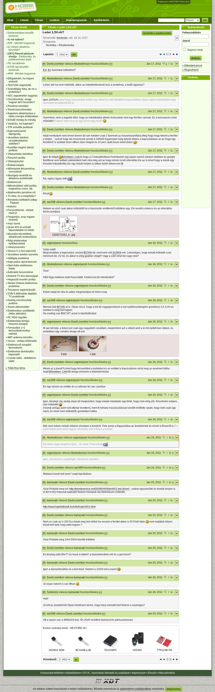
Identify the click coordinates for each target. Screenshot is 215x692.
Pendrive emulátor (18, 106)
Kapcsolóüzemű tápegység (17, 132)
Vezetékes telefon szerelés (23, 254)
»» (76, 659)
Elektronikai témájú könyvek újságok (18, 322)
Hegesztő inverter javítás (22, 279)
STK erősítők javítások (20, 127)
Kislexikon (184, 2)
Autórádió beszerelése (20, 272)
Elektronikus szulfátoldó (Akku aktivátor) (21, 312)
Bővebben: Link (71, 156)
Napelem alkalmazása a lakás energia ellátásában (23, 115)
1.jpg (93, 354)
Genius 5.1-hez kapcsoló (22, 250)
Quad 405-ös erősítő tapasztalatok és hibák (21, 229)
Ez (49, 70)
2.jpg (64, 354)
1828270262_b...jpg (63, 234)
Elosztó (152, 672)
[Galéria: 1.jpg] (92, 350)
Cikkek (24, 20)
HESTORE (174, 2)
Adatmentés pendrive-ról (21, 192)
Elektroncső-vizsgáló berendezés (19, 346)
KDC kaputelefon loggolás (23, 95)
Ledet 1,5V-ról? (53, 32)
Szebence (52, 592)
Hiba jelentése (166, 672)
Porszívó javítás (16, 157)
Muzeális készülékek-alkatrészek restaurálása (22, 235)
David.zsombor (55, 63)
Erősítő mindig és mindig (22, 119)
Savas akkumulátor (18, 306)
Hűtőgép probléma (18, 258)
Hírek (10, 20)
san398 (51, 201)
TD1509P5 (110, 650)
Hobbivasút (163, 2)
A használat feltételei (52, 672)
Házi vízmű (14, 223)
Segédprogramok (76, 20)
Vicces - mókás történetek (22, 340)
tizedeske (62, 37)
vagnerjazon (54, 242)
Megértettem (174, 689)
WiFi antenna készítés (20, 337)
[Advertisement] (196, 144)
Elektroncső (14, 182)
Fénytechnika (66, 45)
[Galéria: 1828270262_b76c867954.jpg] (63, 231)
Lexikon (54, 20)
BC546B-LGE (83, 650)
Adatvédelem (73, 672)
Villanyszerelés (16, 247)
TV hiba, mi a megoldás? (22, 196)
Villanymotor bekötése (20, 153)
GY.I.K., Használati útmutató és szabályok (106, 672)
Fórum (39, 20)
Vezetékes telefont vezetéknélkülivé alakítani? (18, 140)
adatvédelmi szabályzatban (135, 688)
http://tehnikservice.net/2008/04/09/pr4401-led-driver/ (99, 488)
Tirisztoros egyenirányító (21, 289)
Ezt (45, 70)
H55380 (137, 650)
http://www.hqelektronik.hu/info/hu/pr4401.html (69, 506)
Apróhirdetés (101, 20)
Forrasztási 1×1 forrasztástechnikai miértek (19, 330)
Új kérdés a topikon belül (157, 33)
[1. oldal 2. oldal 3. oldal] (62, 54)
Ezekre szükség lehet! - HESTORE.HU (65, 628)
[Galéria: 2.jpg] (63, 350)
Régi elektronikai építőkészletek (17, 242)
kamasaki (52, 482)
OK (205, 20)
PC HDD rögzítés (17, 317)
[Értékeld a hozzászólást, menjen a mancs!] (172, 63)
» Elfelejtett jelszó (192, 65)
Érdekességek (16, 165)
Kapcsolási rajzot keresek (22, 261)
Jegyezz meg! (194, 49)
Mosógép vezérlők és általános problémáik (20, 177)
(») (110, 63)
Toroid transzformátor (20, 109)
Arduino (11, 206)
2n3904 (117, 252)
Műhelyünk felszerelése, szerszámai (21, 170)
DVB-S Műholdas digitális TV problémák (22, 295)
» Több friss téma (15, 368)
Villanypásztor (16, 161)
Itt (122, 163)
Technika (51, 45)
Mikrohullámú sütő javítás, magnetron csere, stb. (22, 187)
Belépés (195, 58)
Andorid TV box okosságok (22, 275)
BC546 (88, 252)
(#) (44, 63)
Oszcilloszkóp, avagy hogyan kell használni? (21, 101)
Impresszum (139, 672)
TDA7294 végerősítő (19, 85)
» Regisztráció (190, 69)
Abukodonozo (82, 63)
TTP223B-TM (164, 650)
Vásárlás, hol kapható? (21, 123)
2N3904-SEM (56, 650)
